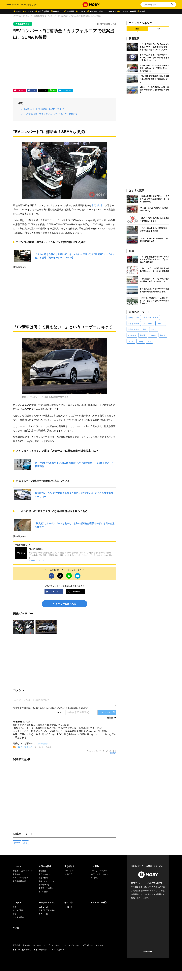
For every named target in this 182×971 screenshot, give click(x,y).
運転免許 (42, 871)
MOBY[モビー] (18, 16)
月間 (158, 29)
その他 (142, 11)
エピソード (148, 323)
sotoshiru (132, 335)
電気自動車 (97, 205)
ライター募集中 (40, 950)
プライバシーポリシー (57, 945)
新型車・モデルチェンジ (23, 871)
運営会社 (16, 945)
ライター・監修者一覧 (22, 950)
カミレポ (68, 907)
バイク (153, 329)
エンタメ (81, 11)
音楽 (14, 914)
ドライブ (68, 874)
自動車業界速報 (40, 16)
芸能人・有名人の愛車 (137, 329)
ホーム (18, 11)
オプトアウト (74, 945)
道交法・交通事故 (46, 888)
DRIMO (153, 335)
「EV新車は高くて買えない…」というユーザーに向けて (51, 114)
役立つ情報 (43, 892)
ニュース (29, 11)
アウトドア (69, 871)
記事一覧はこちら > (36, 560)
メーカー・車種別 (128, 11)
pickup (17, 843)
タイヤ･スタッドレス (99, 874)
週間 (137, 29)
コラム (131, 341)
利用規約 (113, 753)
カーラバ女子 (133, 317)
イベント (112, 11)
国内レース (43, 914)
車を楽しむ (57, 11)
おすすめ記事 (133, 323)
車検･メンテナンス (46, 881)
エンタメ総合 (18, 917)
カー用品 (70, 11)
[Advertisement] (64, 64)
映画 (14, 907)
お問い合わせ (87, 945)
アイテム (94, 878)
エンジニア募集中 (56, 950)
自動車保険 (43, 878)
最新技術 (16, 874)
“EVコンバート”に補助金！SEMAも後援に (44, 109)
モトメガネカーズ (150, 317)
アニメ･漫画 (18, 910)
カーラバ (160, 323)
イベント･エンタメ (21, 878)
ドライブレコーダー (98, 871)
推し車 (163, 335)
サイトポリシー (38, 945)
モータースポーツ (97, 11)
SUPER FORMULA (47, 910)
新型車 (142, 335)
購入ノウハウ (44, 874)
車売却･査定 (44, 885)
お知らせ (99, 945)
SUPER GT (43, 907)
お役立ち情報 (43, 11)
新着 (25, 843)
